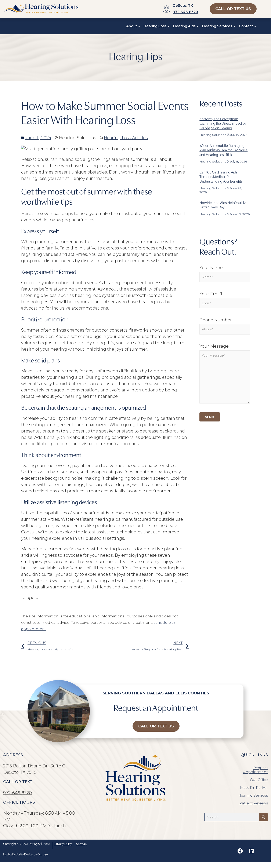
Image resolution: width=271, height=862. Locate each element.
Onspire (42, 854)
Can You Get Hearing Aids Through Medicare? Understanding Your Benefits (220, 176)
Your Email (210, 293)
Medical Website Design (18, 854)
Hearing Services (217, 26)
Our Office (259, 780)
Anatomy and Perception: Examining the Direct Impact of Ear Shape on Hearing (222, 123)
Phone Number (215, 319)
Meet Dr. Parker (254, 788)
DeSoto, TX (183, 6)
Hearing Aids (184, 26)
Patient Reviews (253, 803)
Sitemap (81, 843)
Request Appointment (255, 770)
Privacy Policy (63, 843)
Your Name (211, 267)
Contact (246, 26)
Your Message (214, 346)
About (131, 26)
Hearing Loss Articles (126, 137)
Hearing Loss (155, 26)
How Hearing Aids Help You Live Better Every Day (223, 205)
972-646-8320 (185, 12)
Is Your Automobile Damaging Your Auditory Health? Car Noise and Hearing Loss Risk (223, 150)
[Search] (263, 817)
